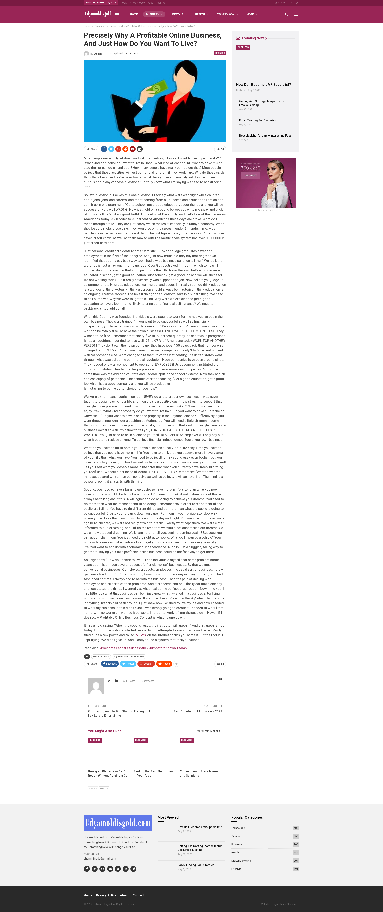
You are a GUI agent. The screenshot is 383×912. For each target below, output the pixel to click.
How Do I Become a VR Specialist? (263, 84)
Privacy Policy (137, 3)
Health (200, 14)
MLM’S (141, 635)
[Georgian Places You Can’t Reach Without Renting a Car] (109, 752)
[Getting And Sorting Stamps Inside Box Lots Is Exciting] (166, 851)
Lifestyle (177, 14)
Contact (162, 3)
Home (124, 3)
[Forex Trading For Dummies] (166, 870)
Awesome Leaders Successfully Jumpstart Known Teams (143, 648)
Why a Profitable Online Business (129, 656)
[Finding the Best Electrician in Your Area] (155, 752)
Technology (225, 14)
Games (235, 836)
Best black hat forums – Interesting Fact (265, 135)
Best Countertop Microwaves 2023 (197, 711)
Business (152, 14)
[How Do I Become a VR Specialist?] (265, 62)
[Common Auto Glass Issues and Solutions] (201, 752)
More (250, 14)
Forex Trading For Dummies (257, 120)
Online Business (101, 656)
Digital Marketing (241, 860)
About (151, 3)
